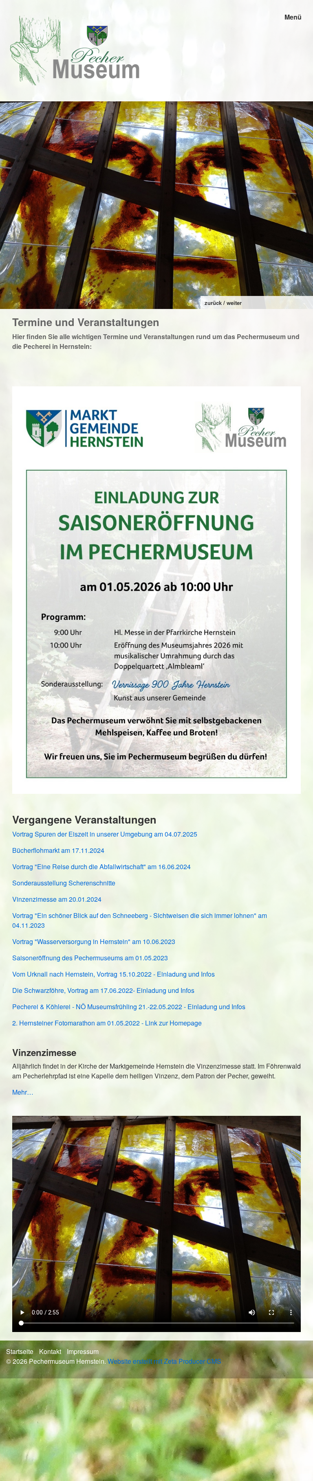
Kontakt (50, 1351)
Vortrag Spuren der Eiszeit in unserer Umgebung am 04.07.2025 (104, 834)
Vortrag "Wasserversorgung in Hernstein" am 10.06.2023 (93, 941)
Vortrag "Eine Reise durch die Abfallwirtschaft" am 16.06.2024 (101, 866)
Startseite (19, 1351)
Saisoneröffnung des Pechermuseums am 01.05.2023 (90, 957)
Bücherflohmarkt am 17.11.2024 (58, 850)
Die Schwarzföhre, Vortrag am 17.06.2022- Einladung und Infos (103, 990)
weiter (234, 303)
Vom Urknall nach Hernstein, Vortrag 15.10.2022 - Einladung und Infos (113, 974)
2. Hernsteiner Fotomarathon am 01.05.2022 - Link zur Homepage (107, 1022)
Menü (293, 17)
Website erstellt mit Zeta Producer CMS (164, 1361)
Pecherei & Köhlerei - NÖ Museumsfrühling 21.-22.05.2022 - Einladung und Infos (128, 1006)
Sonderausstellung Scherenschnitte (63, 882)
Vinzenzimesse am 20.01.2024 (56, 899)
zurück (213, 303)
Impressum (83, 1351)
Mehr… (22, 1092)
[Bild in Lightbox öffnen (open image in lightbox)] (156, 590)
